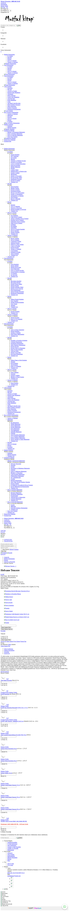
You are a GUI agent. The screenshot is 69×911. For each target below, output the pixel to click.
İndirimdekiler (11, 856)
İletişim (9, 859)
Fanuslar (13, 374)
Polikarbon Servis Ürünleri (18, 221)
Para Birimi (4, 10)
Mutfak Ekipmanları (9, 54)
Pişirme (9, 59)
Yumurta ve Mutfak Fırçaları (18, 160)
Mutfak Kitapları (11, 127)
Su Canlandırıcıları (16, 477)
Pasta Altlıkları (15, 372)
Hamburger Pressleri (16, 179)
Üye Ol (3, 532)
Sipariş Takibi (4, 6)
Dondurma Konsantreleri (14, 109)
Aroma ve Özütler (12, 91)
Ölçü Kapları (14, 197)
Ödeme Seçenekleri (9, 650)
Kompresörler (14, 495)
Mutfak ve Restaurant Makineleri (16, 132)
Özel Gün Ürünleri (12, 136)
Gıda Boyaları (11, 98)
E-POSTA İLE (8, 539)
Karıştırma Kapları (16, 191)
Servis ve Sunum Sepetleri (18, 229)
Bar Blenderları (15, 422)
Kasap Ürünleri (15, 483)
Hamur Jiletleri (15, 266)
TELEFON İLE (8, 541)
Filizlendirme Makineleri (17, 476)
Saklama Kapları (15, 243)
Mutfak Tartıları (15, 188)
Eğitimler (9, 126)
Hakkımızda (10, 850)
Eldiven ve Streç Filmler (17, 244)
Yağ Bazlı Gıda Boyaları (13, 103)
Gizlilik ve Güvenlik (12, 848)
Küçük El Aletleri (15, 180)
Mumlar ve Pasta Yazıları (17, 377)
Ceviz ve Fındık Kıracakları (18, 164)
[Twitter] (12, 881)
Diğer (9, 644)
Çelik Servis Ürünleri (16, 217)
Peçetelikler (14, 226)
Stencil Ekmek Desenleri (17, 291)
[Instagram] (12, 887)
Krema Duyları (15, 346)
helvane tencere (5, 671)
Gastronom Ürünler (16, 241)
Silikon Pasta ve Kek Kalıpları (19, 360)
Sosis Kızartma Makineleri (18, 435)
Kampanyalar (7, 141)
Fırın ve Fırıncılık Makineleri (15, 135)
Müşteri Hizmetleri (12, 857)
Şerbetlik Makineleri (16, 432)
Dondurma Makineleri (17, 494)
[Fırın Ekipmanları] (9, 74)
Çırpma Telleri (14, 170)
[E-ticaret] (34, 908)
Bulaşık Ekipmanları (16, 480)
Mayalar (9, 89)
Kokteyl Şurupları (12, 108)
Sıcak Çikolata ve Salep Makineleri (20, 439)
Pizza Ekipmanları (15, 290)
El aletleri (9, 66)
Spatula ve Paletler (16, 333)
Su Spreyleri (14, 275)
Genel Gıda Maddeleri (13, 97)
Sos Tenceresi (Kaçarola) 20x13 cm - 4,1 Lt (16, 707)
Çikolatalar (10, 94)
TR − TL (5, 7)
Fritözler (13, 433)
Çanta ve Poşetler (15, 246)
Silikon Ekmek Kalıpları (17, 299)
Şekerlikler (13, 227)
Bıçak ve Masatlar (15, 199)
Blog (8, 860)
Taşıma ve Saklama (12, 62)
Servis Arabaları (15, 240)
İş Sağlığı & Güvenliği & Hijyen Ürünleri (22, 485)
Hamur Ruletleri (15, 154)
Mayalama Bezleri (15, 282)
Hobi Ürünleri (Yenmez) (13, 104)
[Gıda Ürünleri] (8, 111)
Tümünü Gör (14, 182)
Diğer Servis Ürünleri (16, 223)
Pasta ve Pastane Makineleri (14, 133)
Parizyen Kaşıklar (15, 165)
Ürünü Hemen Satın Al (6, 629)
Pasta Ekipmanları (9, 76)
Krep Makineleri (15, 428)
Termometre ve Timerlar (17, 196)
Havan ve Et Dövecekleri (17, 192)
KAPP (2, 574)
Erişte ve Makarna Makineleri (19, 471)
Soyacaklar (14, 157)
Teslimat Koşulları (12, 842)
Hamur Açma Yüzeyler (17, 288)
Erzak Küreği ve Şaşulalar (18, 272)
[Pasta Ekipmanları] (9, 85)
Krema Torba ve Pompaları (18, 348)
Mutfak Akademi (8, 124)
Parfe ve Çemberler (16, 366)
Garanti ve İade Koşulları (14, 847)
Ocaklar (13, 479)
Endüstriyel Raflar (15, 252)
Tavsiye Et (3, 641)
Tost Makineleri (15, 430)
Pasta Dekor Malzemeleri (17, 334)
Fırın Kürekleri (15, 264)
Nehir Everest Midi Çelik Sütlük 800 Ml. (16, 821)
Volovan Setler (15, 351)
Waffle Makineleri (15, 424)
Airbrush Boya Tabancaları (18, 497)
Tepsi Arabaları (15, 253)
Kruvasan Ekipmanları (17, 354)
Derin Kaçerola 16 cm (11, 748)
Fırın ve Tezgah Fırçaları (17, 270)
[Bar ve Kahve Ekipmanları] (12, 123)
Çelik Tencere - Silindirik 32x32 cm (13, 721)
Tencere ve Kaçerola (16, 208)
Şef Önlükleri (14, 215)
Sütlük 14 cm (8, 773)
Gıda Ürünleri (7, 86)
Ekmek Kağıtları (15, 311)
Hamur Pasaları (15, 285)
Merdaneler (14, 174)
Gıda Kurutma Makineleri (17, 474)
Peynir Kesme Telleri (16, 177)
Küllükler (13, 224)
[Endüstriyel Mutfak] (10, 138)
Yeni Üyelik (10, 863)
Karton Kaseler (15, 247)
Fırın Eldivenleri (15, 269)
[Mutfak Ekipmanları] (10, 63)
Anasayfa (6, 557)
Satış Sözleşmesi (11, 845)
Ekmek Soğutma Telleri (17, 287)
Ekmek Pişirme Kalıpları (17, 302)
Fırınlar (13, 467)
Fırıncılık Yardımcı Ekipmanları (19, 508)
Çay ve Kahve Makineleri (17, 436)
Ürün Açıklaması (8, 649)
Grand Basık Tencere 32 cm (12, 785)
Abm (2, 680)
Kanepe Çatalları (15, 375)
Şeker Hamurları (11, 106)
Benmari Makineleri (16, 492)
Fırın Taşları (14, 304)
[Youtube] (12, 884)
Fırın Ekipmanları (8, 65)
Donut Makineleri (15, 425)
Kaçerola (6, 694)
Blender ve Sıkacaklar (16, 473)
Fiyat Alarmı (16, 641)
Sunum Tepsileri (15, 232)
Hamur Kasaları (15, 317)
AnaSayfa (3, 3)
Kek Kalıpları (14, 363)
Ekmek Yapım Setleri (16, 284)
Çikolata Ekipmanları (16, 342)
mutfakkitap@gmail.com (14, 876)
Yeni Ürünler (10, 854)
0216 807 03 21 (20, 873)
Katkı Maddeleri (11, 100)
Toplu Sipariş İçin (5, 646)
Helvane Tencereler (16, 464)
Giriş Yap (3, 530)
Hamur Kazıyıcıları (16, 267)
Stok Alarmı (10, 641)
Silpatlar (13, 205)
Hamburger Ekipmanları (17, 293)
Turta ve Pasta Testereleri (17, 330)
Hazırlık (9, 57)
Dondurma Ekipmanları (17, 343)
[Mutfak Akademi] (9, 129)
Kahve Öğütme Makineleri (18, 438)
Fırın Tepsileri (14, 301)
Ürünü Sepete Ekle (6, 627)
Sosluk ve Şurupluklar (17, 194)
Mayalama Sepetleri (16, 281)
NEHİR (3, 821)
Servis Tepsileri (15, 231)
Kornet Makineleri (16, 427)
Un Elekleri (14, 273)
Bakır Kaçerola (8, 680)
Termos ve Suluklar (16, 249)
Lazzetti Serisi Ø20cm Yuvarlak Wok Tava (15, 735)
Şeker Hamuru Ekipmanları (18, 345)
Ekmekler (10, 88)
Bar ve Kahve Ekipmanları (11, 112)
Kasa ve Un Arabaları (16, 319)
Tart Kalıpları (14, 365)
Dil (1, 9)
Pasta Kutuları (14, 383)
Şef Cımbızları (14, 156)
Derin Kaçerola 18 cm (11, 760)
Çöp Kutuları (14, 250)
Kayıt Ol (3, 554)
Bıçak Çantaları (15, 238)
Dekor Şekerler (11, 95)
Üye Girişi (10, 865)
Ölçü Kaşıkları (15, 186)
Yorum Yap (23, 641)
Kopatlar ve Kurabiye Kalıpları (19, 340)
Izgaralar (13, 465)
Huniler (13, 168)
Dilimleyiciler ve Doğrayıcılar (19, 171)
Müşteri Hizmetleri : (10, 1)
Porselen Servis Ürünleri (17, 220)
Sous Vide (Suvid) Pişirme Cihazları (20, 482)
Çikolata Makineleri (16, 499)
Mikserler (13, 506)
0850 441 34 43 (11, 873)
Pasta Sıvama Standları (17, 349)
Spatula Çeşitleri (15, 173)
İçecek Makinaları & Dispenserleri (20, 486)
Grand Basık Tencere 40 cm (12, 809)
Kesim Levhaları (15, 189)
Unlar (8, 101)
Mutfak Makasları (15, 167)
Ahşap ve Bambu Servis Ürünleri (19, 218)
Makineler (10, 115)
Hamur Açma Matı (16, 352)
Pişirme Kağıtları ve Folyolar (18, 209)
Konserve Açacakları (16, 162)
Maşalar (13, 159)
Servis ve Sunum (11, 60)
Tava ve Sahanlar (15, 206)
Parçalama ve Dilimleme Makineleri (20, 468)
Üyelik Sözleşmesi (12, 844)
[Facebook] (12, 878)
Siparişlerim (4, 4)
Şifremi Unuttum (14, 549)
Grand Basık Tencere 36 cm (12, 797)
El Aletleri (10, 56)
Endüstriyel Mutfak (9, 130)
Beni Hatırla (6, 549)
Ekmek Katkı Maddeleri (13, 92)
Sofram (3, 748)
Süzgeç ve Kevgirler (16, 176)
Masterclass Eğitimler (9, 140)
